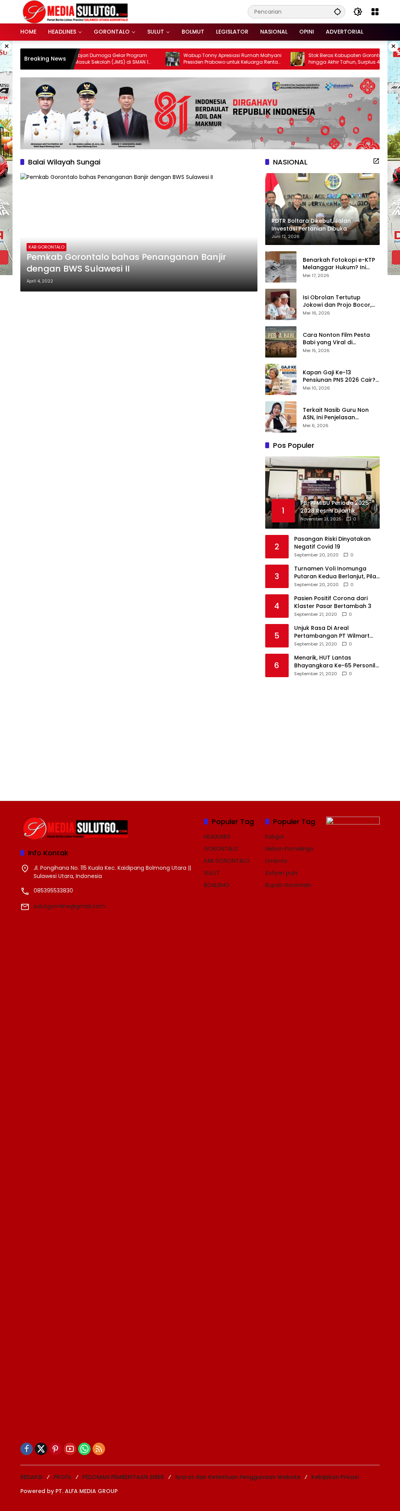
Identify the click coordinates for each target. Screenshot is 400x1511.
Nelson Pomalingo (289, 849)
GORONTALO (221, 849)
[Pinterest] (55, 1449)
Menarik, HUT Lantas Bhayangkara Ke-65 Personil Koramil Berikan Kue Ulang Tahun (334, 661)
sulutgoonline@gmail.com (69, 906)
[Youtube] (70, 1449)
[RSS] (99, 1449)
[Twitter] (41, 1449)
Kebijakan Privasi (335, 1477)
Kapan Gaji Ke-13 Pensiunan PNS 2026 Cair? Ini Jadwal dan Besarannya (339, 376)
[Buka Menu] (375, 11)
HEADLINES (217, 836)
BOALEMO (217, 885)
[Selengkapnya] (376, 161)
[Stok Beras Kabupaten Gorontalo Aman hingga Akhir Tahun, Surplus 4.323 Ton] (275, 59)
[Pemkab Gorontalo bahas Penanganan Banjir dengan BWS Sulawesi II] (138, 232)
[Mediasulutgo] (75, 11)
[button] (337, 11)
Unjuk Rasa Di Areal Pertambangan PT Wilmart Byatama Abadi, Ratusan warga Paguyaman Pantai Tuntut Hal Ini (332, 632)
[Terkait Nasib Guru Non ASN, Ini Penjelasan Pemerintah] (280, 417)
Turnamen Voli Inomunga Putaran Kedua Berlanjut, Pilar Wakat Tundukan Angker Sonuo (336, 572)
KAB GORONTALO (46, 247)
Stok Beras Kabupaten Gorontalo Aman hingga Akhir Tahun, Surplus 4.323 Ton (333, 58)
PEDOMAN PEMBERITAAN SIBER (123, 1477)
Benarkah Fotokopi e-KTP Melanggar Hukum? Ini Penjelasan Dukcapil (339, 264)
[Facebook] (26, 1449)
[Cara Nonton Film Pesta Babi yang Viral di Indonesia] (280, 342)
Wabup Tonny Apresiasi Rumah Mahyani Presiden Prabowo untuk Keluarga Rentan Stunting (210, 59)
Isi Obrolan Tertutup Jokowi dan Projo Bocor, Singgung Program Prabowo (337, 301)
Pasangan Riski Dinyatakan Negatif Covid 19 (332, 543)
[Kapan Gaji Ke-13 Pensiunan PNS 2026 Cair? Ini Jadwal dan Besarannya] (280, 379)
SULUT (212, 873)
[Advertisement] (323, 734)
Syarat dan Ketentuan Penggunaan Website (237, 1477)
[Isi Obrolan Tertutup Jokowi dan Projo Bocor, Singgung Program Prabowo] (280, 304)
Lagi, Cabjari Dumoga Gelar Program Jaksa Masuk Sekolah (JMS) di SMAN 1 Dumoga (80, 59)
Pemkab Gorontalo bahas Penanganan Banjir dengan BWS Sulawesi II (126, 263)
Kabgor (274, 836)
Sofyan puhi (281, 873)
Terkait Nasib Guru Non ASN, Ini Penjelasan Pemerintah (336, 414)
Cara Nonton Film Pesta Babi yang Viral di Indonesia (336, 339)
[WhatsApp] (84, 1449)
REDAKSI (31, 1477)
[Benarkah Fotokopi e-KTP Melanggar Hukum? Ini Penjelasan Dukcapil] (280, 267)
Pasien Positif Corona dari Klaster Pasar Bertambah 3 (332, 602)
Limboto (276, 861)
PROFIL (62, 1477)
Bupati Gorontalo (288, 885)
